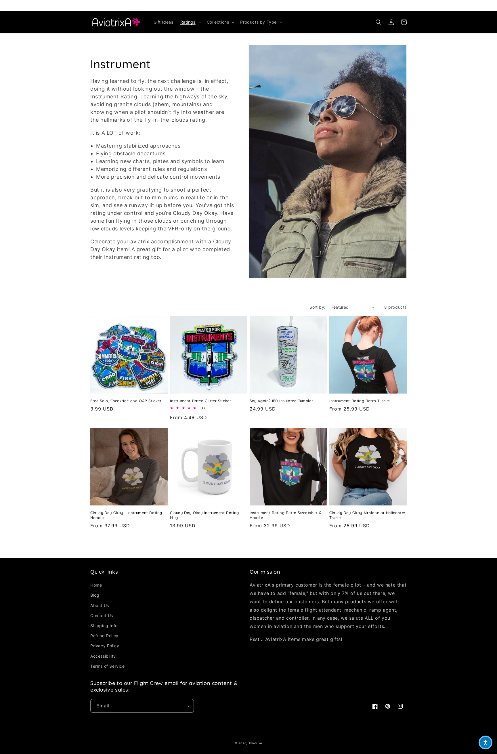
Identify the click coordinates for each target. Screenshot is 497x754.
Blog (94, 595)
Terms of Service (107, 666)
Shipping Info (104, 625)
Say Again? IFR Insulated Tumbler (281, 400)
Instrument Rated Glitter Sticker (200, 400)
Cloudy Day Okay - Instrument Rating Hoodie (126, 515)
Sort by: (317, 307)
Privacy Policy (104, 645)
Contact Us (101, 615)
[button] (190, 22)
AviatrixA (255, 743)
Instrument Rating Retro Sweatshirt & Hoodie (286, 515)
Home (96, 585)
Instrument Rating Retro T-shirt (359, 400)
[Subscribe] (187, 706)
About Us (99, 605)
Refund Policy (104, 635)
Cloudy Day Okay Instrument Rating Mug (204, 515)
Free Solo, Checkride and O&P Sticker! (126, 400)
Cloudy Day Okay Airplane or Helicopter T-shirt (367, 515)
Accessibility (103, 656)
